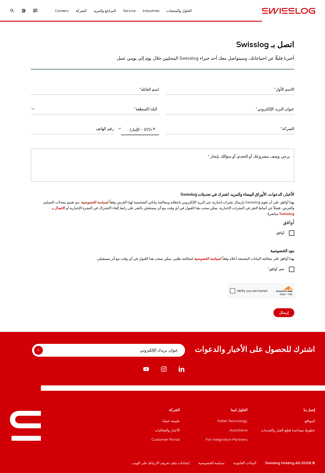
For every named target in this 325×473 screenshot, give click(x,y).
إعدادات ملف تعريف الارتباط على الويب (160, 463)
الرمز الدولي (152, 139)
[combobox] (95, 109)
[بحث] (12, 10)
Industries (151, 10)
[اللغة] (23, 10)
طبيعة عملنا (171, 421)
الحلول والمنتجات (179, 10)
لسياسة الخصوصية (208, 258)
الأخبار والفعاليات (167, 430)
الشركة (81, 10)
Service (129, 10)
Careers (62, 10)
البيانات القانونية (244, 463)
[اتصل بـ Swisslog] (35, 10)
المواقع (310, 421)
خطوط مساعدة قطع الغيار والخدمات (288, 430)
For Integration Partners (226, 439)
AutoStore (238, 430)
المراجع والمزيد (105, 10)
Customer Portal (165, 439)
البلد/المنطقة (150, 118)
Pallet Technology (232, 421)
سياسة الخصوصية (211, 463)
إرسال (284, 312)
